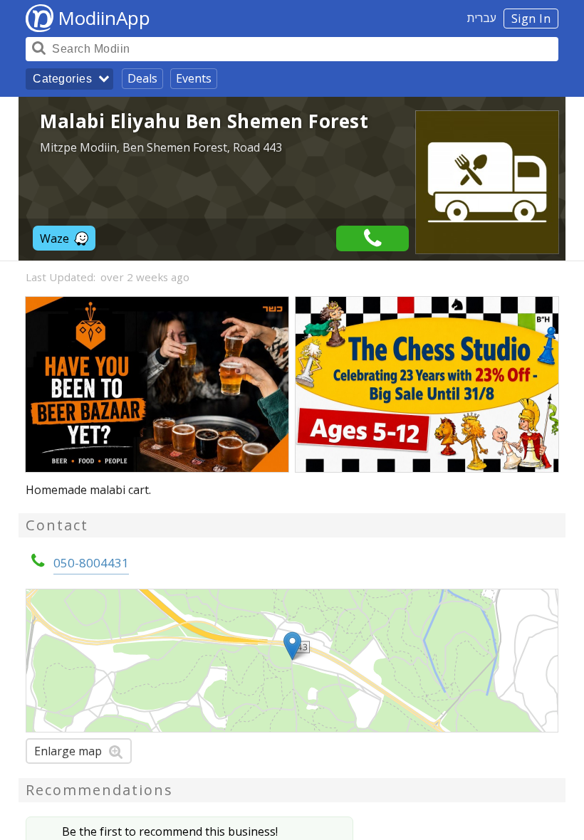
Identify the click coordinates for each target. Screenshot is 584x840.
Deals (142, 78)
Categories (62, 79)
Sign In (531, 18)
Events (194, 78)
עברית (481, 18)
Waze (54, 238)
